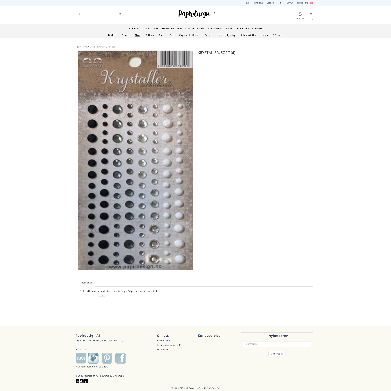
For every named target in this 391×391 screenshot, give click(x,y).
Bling (92, 46)
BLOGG (290, 3)
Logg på (270, 3)
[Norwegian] (311, 3)
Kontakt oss (258, 3)
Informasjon (86, 282)
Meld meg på (276, 353)
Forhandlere (302, 3)
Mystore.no (118, 375)
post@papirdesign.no (112, 340)
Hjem (247, 3)
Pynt (85, 46)
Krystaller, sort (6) (106, 46)
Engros (280, 3)
